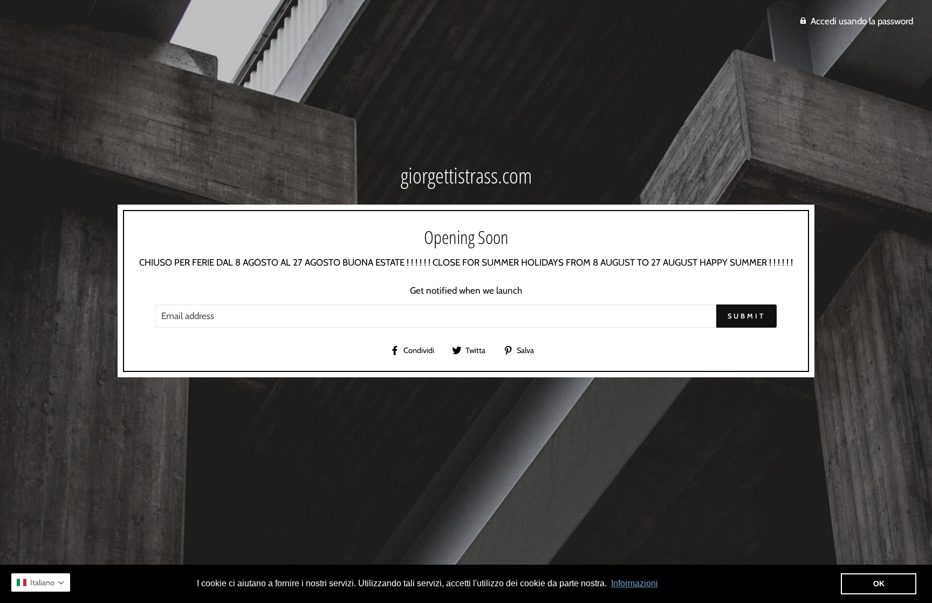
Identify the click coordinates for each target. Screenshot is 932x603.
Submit (746, 315)
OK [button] (879, 583)
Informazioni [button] (634, 583)
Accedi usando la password (862, 21)
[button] (40, 582)
